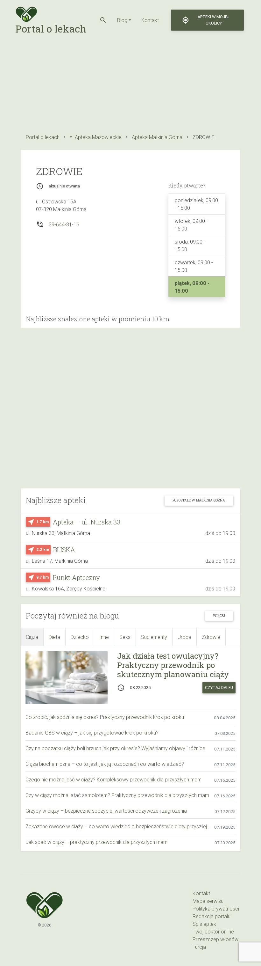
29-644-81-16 (64, 224)
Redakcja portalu (211, 916)
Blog (122, 20)
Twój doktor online (213, 931)
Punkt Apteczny (76, 577)
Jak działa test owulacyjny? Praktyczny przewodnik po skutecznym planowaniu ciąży (173, 665)
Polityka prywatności (216, 908)
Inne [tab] (104, 637)
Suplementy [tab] (154, 637)
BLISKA (64, 549)
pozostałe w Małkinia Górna (199, 500)
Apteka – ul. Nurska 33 (86, 522)
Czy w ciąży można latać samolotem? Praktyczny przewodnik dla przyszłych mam (117, 795)
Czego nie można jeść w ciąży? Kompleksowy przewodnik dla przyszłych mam (113, 779)
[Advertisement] (130, 84)
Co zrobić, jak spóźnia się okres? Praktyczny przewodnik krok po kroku (104, 717)
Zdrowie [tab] (211, 637)
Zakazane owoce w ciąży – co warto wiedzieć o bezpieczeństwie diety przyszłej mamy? (119, 826)
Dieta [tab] (54, 637)
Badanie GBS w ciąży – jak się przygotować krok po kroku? (92, 732)
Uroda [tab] (184, 637)
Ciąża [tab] (32, 637)
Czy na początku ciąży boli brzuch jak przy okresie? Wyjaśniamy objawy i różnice (115, 748)
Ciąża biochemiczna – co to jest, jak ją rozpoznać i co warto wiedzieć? (104, 764)
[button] (103, 20)
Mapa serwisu (208, 901)
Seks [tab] (124, 637)
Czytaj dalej (219, 687)
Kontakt (150, 20)
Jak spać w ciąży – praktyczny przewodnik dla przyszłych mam (96, 842)
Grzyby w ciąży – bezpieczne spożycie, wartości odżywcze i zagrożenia (106, 811)
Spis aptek (204, 924)
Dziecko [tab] (80, 637)
